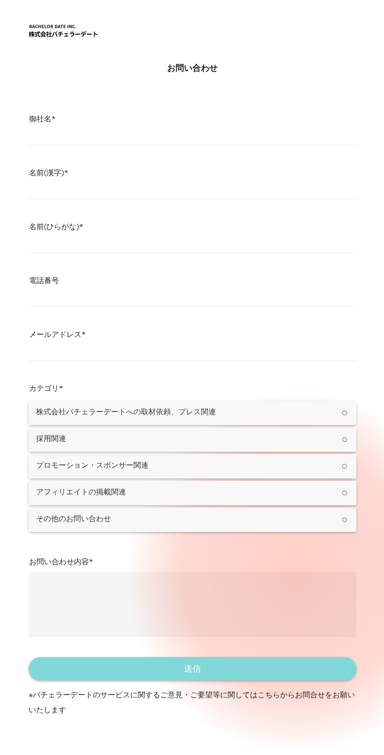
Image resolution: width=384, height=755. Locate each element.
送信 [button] (192, 668)
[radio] (192, 413)
